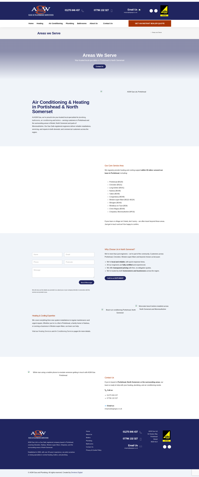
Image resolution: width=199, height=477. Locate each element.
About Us (94, 23)
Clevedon (37, 445)
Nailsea (43, 445)
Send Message (86, 282)
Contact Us (108, 23)
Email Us (132, 9)
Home (31, 23)
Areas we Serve (157, 32)
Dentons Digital (77, 472)
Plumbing (70, 23)
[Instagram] (156, 10)
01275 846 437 (72, 10)
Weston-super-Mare (53, 445)
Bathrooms (82, 23)
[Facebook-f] (151, 10)
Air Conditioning (56, 23)
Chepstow (64, 445)
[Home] (149, 32)
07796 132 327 (101, 10)
